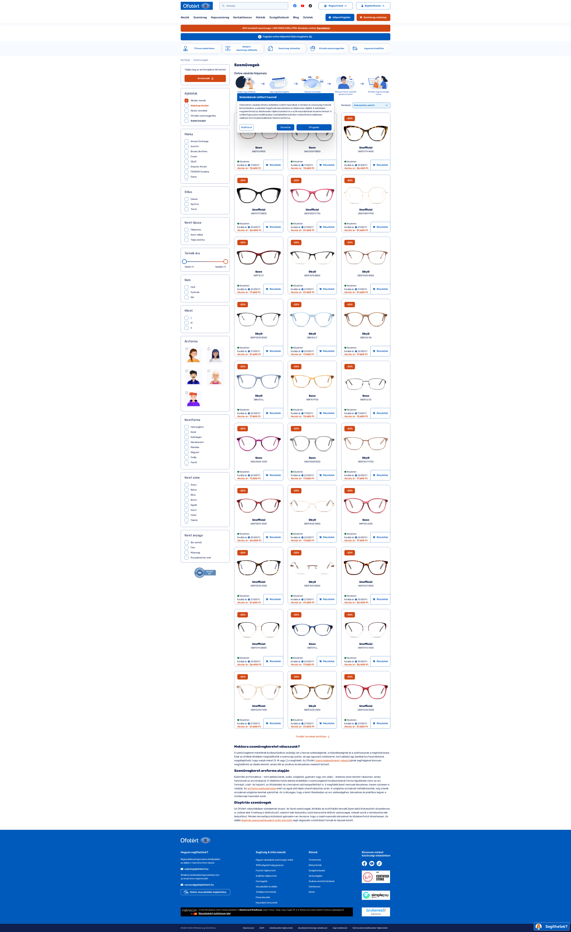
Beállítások (246, 127)
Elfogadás (314, 127)
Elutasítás (285, 127)
